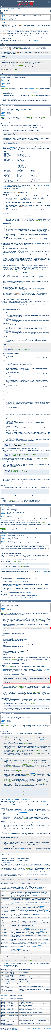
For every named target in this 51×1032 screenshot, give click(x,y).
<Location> (28, 774)
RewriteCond (36, 753)
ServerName (8, 226)
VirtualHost (7, 737)
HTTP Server (6, 8)
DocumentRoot (32, 95)
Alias (11, 96)
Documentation (13, 8)
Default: (2, 80)
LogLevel (19, 48)
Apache (1, 8)
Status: (2, 16)
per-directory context (9, 740)
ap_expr (36, 243)
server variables (44, 30)
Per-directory (4, 758)
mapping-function (39, 231)
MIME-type (18, 945)
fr (49, 1026)
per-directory (31, 35)
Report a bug (48, 1028)
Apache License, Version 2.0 (13, 1029)
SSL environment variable (31, 267)
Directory (16, 740)
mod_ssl (22, 206)
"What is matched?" (21, 872)
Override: (3, 83)
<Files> (34, 774)
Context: (3, 81)
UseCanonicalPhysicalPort (9, 190)
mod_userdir (6, 101)
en (47, 1026)
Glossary (39, 1028)
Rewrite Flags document (38, 888)
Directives (32, 1028)
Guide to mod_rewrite (34, 40)
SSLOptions (17, 271)
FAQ (36, 1028)
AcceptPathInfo (38, 220)
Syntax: (2, 79)
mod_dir (13, 657)
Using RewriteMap (42, 571)
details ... (45, 893)
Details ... (36, 578)
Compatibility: (4, 542)
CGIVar (7, 235)
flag (41, 874)
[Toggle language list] (1, 13)
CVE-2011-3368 (39, 669)
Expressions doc (38, 185)
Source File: (3, 19)
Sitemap (43, 1028)
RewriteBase (18, 686)
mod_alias (24, 694)
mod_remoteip (34, 202)
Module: (3, 86)
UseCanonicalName (34, 188)
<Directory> (39, 620)
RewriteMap (3, 528)
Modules (24, 8)
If (6, 778)
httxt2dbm (9, 585)
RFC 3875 (22, 186)
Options (25, 764)
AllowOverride (30, 765)
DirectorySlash (11, 659)
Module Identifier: (5, 18)
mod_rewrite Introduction (26, 799)
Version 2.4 (19, 8)
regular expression (15, 304)
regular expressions (12, 799)
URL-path (35, 667)
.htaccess (20, 760)
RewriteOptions (7, 780)
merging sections (26, 779)
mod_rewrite (5, 24)
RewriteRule (37, 88)
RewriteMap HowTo (31, 597)
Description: (3, 15)
